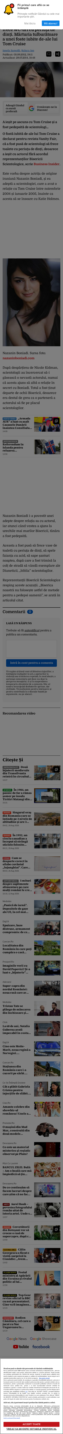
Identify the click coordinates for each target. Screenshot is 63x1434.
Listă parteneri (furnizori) (12, 1418)
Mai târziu (30, 23)
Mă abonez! (50, 23)
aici (26, 1391)
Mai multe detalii (44, 1378)
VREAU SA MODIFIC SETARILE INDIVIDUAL (31, 1429)
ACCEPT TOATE (32, 1424)
